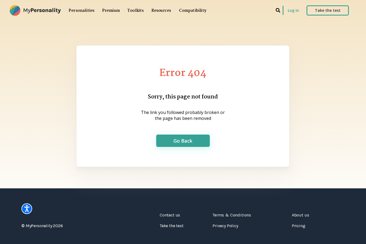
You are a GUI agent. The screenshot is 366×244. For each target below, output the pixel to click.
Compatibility (192, 10)
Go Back (182, 141)
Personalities (82, 10)
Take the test (328, 10)
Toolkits (135, 10)
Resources (161, 10)
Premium (111, 10)
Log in (293, 10)
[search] (278, 10)
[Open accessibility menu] (26, 208)
